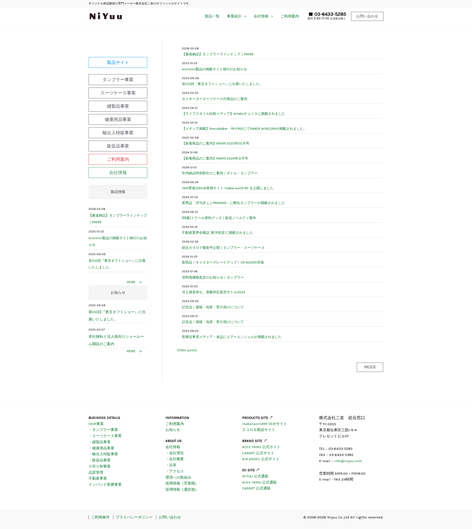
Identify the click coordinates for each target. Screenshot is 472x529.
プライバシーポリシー (134, 517)
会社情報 (261, 16)
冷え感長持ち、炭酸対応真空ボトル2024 (213, 292)
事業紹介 (234, 16)
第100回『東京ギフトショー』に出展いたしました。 (117, 264)
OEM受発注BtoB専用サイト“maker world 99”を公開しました (228, 188)
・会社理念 (174, 453)
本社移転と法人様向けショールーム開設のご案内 (116, 340)
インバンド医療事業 (105, 484)
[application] (244, 16)
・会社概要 (174, 459)
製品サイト (118, 62)
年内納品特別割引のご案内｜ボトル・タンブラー (220, 173)
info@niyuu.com (348, 461)
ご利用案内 (289, 16)
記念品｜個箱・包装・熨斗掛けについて (213, 307)
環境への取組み (178, 477)
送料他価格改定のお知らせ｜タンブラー (213, 277)
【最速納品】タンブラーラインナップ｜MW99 (117, 219)
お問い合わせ (170, 517)
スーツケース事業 (118, 93)
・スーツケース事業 (105, 436)
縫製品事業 (118, 106)
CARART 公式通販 (256, 488)
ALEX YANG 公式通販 (259, 482)
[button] (367, 16)
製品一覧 (212, 16)
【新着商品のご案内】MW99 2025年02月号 (215, 143)
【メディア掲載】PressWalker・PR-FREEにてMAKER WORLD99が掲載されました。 (244, 129)
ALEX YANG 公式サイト (261, 447)
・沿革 (171, 465)
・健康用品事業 (101, 448)
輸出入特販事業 (118, 132)
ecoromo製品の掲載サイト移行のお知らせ (117, 241)
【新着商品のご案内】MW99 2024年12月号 (215, 158)
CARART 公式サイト (258, 453)
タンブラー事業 (118, 79)
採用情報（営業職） (182, 483)
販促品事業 (118, 146)
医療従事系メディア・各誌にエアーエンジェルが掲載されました (232, 337)
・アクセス (174, 471)
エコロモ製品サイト (258, 429)
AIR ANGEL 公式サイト (261, 459)
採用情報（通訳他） (182, 489)
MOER (370, 367)
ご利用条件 (100, 517)
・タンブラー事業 (103, 429)
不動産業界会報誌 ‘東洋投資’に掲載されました (217, 233)
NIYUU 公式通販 (255, 476)
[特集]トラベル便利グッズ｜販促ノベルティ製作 (219, 218)
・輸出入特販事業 (103, 454)
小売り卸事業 (99, 466)
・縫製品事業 (99, 442)
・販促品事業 (99, 460)
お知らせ (172, 429)
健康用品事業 (118, 119)
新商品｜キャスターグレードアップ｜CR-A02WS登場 (223, 262)
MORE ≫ (134, 282)
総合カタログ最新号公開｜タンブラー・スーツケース (223, 248)
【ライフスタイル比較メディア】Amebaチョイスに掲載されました (233, 114)
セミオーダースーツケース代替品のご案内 (214, 99)
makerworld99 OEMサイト (264, 424)
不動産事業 (97, 478)
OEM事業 (96, 424)
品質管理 (95, 472)
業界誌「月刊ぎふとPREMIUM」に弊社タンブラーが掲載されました (233, 203)
